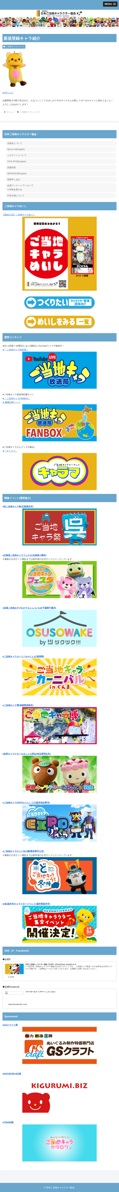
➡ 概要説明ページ (11, 402)
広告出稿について (15, 195)
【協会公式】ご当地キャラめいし (18, 214)
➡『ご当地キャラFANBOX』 (16, 398)
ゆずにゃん (7, 92)
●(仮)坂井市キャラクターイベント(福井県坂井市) (26, 904)
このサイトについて (17, 155)
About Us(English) (16, 149)
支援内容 (11, 167)
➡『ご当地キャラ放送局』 (15, 349)
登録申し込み (13, 179)
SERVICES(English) (16, 173)
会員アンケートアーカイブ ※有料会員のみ (20, 187)
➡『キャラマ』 (9, 451)
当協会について (14, 143)
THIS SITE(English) (16, 161)
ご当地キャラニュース (15, 47)
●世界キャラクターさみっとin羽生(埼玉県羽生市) (26, 754)
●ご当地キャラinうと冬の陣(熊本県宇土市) (23, 851)
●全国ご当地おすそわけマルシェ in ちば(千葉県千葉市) (29, 608)
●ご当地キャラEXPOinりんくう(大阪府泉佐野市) (26, 802)
